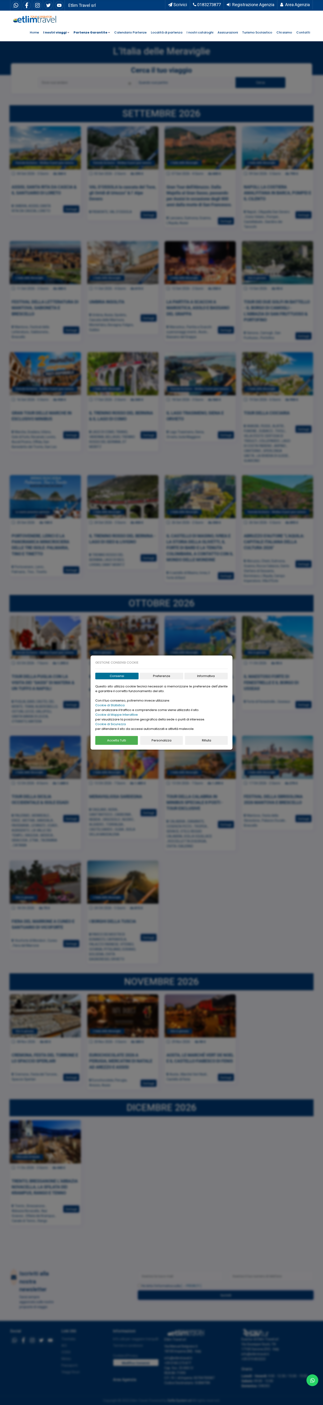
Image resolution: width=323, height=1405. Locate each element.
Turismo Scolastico (257, 32)
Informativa (206, 676)
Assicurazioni (228, 32)
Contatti (303, 32)
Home (34, 32)
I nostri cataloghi (200, 32)
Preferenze (161, 676)
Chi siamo (284, 32)
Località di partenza (166, 32)
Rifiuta (206, 740)
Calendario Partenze (130, 32)
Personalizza (161, 740)
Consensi (117, 676)
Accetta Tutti (116, 740)
